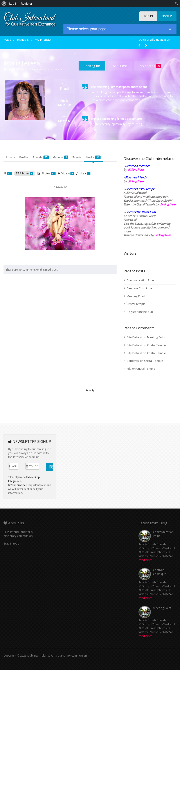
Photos (47, 173)
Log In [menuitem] (13, 3)
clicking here (163, 235)
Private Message (64, 119)
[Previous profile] (139, 45)
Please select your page (86, 29)
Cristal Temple (136, 304)
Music (84, 173)
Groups (60, 157)
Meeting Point (136, 296)
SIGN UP (167, 16)
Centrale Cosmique (139, 288)
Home (7, 39)
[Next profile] (146, 45)
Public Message (64, 102)
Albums (26, 173)
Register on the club (140, 312)
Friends (40, 157)
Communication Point (141, 280)
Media (92, 157)
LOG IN (148, 16)
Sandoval (133, 361)
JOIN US (51, 467)
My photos (150, 66)
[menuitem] (4, 3)
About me (120, 66)
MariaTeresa (43, 39)
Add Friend (64, 86)
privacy (21, 485)
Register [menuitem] (26, 3)
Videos (67, 173)
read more (146, 560)
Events (76, 157)
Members (23, 39)
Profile (23, 157)
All (7, 173)
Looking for (92, 66)
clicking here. (136, 170)
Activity (10, 157)
